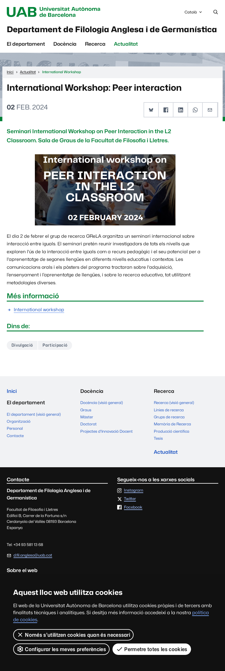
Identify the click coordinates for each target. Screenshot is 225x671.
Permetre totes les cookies (155, 649)
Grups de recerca (169, 417)
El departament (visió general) (34, 414)
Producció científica (171, 431)
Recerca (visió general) (174, 402)
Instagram (133, 490)
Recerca (95, 44)
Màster (86, 417)
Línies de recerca (169, 410)
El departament (26, 44)
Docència (64, 44)
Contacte (15, 435)
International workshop (39, 309)
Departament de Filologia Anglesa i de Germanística (112, 29)
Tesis (158, 438)
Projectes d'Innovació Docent (106, 431)
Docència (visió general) (101, 402)
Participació (54, 345)
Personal (15, 428)
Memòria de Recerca (172, 424)
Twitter (130, 498)
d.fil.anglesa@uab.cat (32, 555)
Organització (18, 421)
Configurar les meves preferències (65, 649)
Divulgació (22, 345)
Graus (85, 410)
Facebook (133, 507)
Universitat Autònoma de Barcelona (55, 12)
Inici (12, 391)
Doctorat (88, 424)
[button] (151, 110)
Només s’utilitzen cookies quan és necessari (77, 635)
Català (190, 13)
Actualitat (126, 44)
